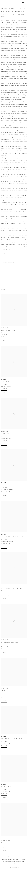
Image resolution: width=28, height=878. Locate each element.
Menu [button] (26, 3)
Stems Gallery (6, 3)
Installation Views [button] (18, 14)
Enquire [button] (4, 340)
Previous (6, 275)
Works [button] (3, 16)
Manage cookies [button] (14, 867)
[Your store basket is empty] (23, 3)
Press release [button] (5, 14)
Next (22, 275)
